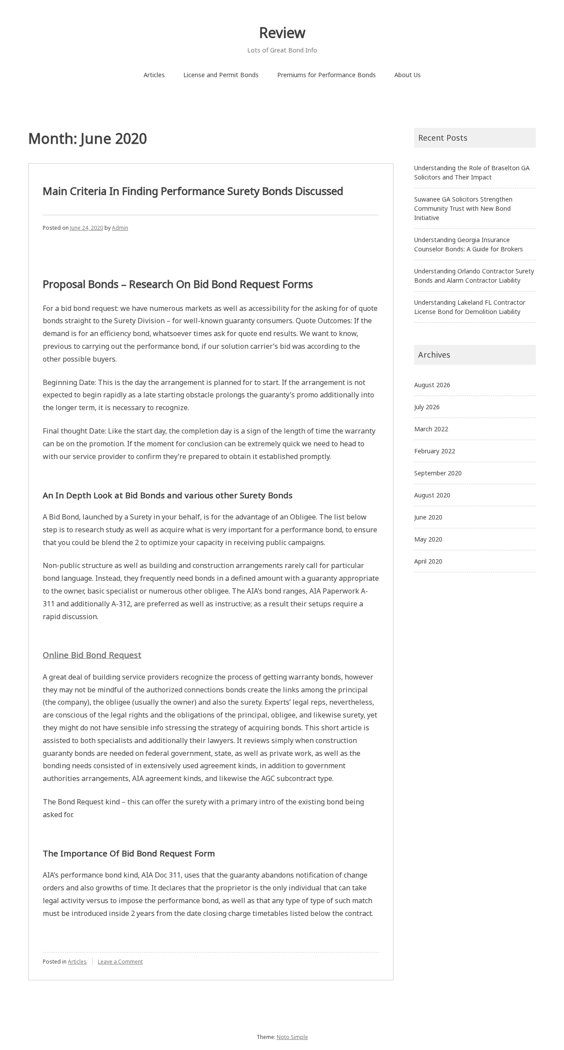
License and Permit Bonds (221, 75)
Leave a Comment (120, 961)
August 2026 (432, 385)
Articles (154, 75)
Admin (120, 228)
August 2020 (432, 495)
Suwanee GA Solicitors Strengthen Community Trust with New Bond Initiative (463, 208)
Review (282, 32)
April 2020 (428, 561)
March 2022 (431, 429)
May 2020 (428, 539)
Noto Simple (292, 1037)
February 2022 (434, 451)
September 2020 (438, 473)
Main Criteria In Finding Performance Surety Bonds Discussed (193, 190)
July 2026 (427, 407)
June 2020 (428, 517)
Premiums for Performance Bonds (326, 75)
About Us (407, 75)
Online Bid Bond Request (92, 654)
